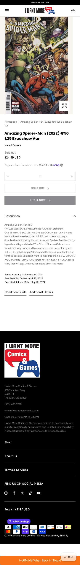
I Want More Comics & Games (29, 535)
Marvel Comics (12, 145)
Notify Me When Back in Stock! (40, 560)
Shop (8, 442)
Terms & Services (16, 470)
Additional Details (41, 292)
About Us (10, 456)
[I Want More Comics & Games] (40, 10)
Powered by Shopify (57, 535)
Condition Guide (15, 292)
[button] (6, 10)
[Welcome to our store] (40, 2)
